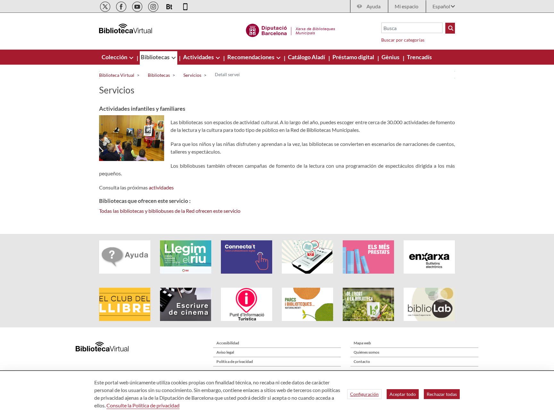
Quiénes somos (366, 352)
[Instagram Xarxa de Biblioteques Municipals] (153, 5)
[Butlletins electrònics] (169, 5)
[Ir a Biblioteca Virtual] (290, 29)
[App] (185, 5)
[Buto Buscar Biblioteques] (450, 28)
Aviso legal (225, 352)
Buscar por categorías (402, 40)
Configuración (364, 394)
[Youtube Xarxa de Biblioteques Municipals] (137, 5)
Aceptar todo (403, 394)
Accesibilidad (227, 343)
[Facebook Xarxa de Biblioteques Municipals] (121, 5)
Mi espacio (406, 6)
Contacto (362, 361)
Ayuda (373, 6)
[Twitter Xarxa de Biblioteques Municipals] (105, 5)
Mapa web (362, 343)
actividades (161, 187)
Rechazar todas (442, 394)
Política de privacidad (234, 361)
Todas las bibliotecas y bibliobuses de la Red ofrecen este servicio (169, 211)
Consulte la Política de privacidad (143, 405)
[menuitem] (115, 56)
